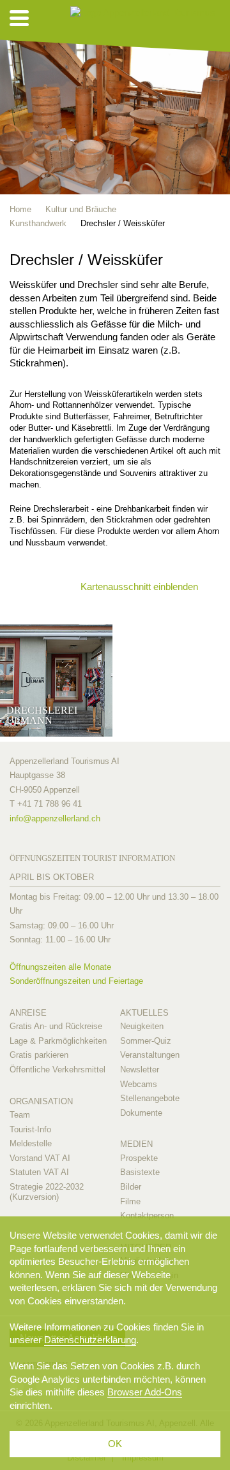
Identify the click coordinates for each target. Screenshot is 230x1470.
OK (115, 1443)
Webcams (138, 1084)
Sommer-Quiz (145, 1041)
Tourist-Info (30, 1129)
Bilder (130, 1187)
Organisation (41, 1101)
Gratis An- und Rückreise (56, 1026)
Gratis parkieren (39, 1055)
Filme (130, 1201)
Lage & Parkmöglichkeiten (58, 1041)
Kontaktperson (147, 1215)
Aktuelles (144, 1013)
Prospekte (139, 1158)
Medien (136, 1144)
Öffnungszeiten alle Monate (60, 967)
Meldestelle (31, 1143)
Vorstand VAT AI (40, 1158)
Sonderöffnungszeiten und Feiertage (76, 981)
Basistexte (140, 1172)
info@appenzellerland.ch (55, 818)
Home (20, 209)
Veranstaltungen (150, 1055)
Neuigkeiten (142, 1026)
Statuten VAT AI (39, 1172)
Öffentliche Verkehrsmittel (57, 1069)
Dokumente (141, 1113)
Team (20, 1115)
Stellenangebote (150, 1098)
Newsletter (139, 1069)
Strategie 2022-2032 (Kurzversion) (47, 1192)
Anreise (28, 1013)
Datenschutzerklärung (90, 1339)
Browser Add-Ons (144, 1392)
